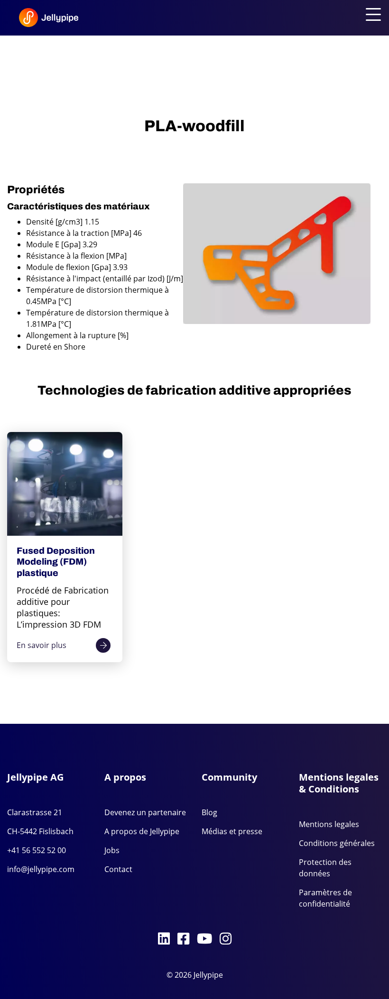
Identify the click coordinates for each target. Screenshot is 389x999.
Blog (209, 812)
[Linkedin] (164, 939)
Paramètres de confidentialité (325, 898)
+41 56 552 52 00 (36, 850)
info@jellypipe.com (40, 869)
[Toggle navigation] (371, 15)
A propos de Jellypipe (141, 831)
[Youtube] (204, 939)
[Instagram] (226, 939)
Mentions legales (329, 824)
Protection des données (325, 868)
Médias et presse (232, 831)
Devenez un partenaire (145, 812)
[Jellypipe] (48, 20)
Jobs (112, 850)
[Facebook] (183, 939)
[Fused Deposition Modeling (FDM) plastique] (64, 484)
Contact (118, 869)
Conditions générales (337, 843)
